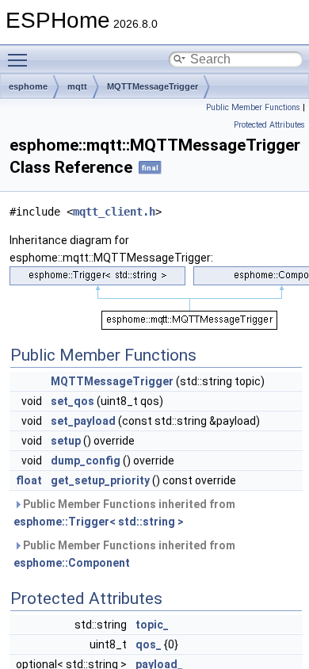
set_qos (72, 401)
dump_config (85, 460)
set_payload (83, 421)
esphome (28, 86)
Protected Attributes (269, 125)
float (29, 480)
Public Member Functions (253, 107)
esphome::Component (71, 562)
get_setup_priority (100, 480)
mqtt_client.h (114, 211)
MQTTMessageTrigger (152, 86)
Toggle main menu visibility (20, 59)
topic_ (152, 624)
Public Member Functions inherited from (124, 513)
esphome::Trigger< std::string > (98, 521)
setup (66, 440)
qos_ (148, 644)
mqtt (77, 86)
